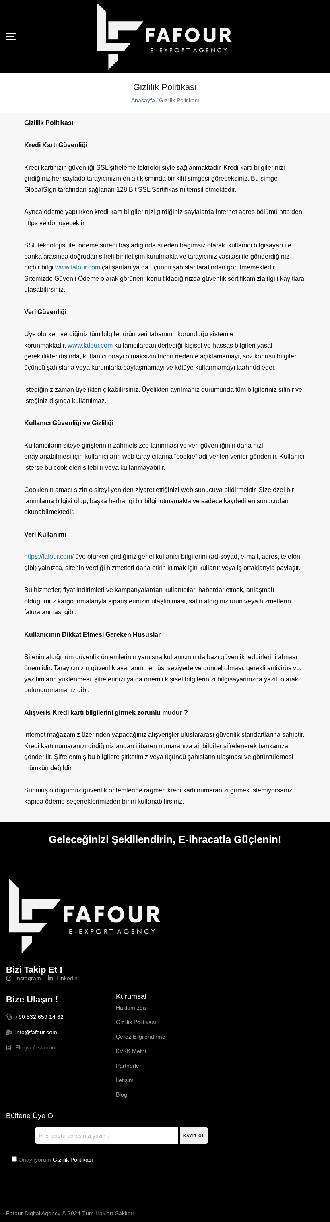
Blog (121, 1094)
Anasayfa (143, 100)
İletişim (125, 1080)
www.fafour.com (77, 267)
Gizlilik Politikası (136, 1022)
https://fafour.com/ (49, 556)
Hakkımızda (131, 1007)
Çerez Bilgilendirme (140, 1036)
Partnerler (128, 1065)
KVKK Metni (131, 1051)
